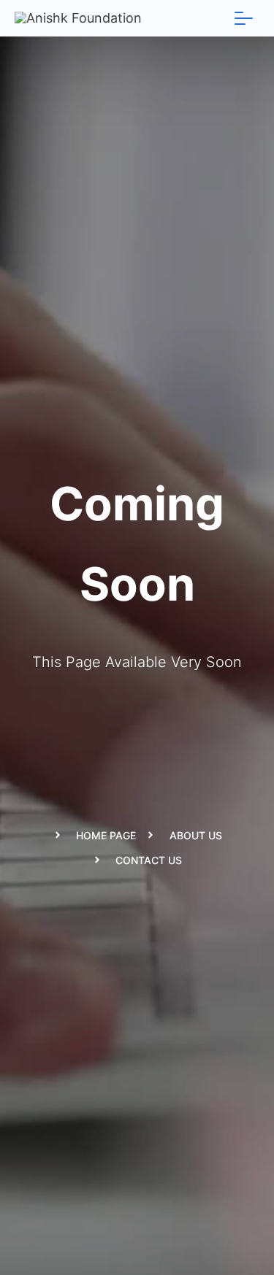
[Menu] (244, 18)
